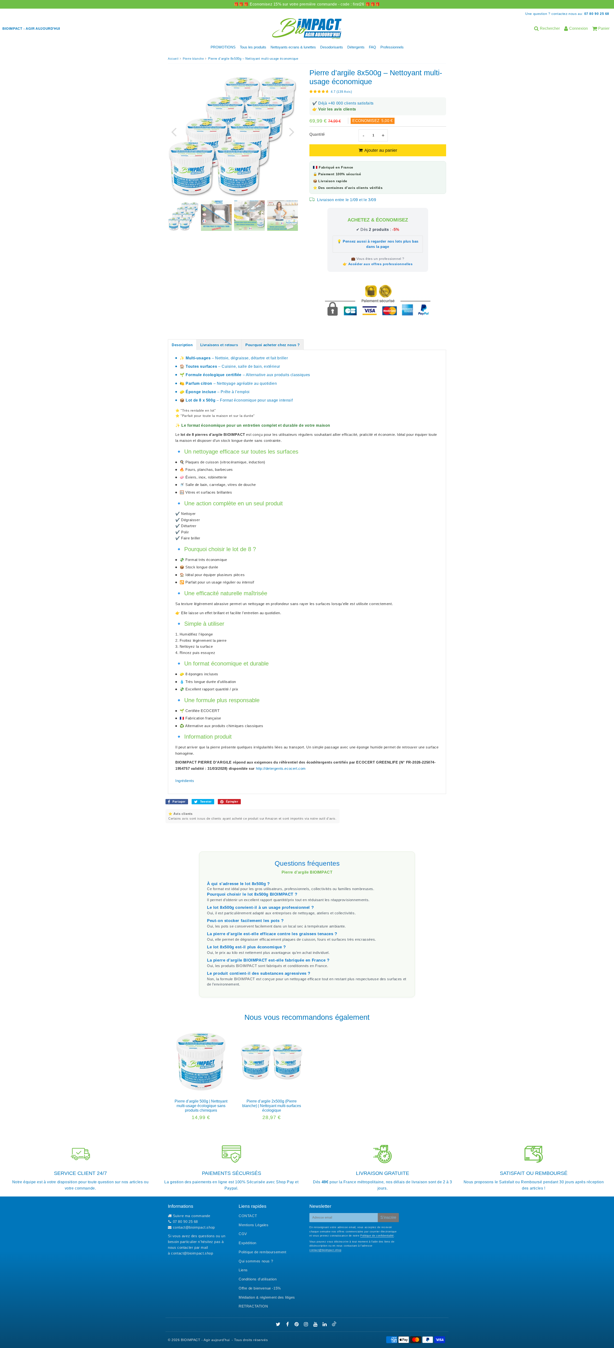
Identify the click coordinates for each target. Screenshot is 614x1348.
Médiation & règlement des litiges (267, 1297)
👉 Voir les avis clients (334, 109)
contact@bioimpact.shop (194, 1227)
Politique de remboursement (262, 1252)
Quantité (317, 134)
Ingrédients (184, 781)
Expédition (247, 1243)
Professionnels (392, 47)
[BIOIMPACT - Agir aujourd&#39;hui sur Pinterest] (297, 1325)
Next (291, 131)
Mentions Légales (254, 1225)
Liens (243, 1270)
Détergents (356, 47)
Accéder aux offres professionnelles (380, 264)
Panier (603, 28)
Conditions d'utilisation (258, 1279)
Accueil (173, 58)
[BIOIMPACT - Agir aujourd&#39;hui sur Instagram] (306, 1325)
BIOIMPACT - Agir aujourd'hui (205, 1340)
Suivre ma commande (191, 1216)
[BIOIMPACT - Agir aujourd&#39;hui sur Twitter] (279, 1325)
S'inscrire (388, 1217)
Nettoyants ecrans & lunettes (293, 47)
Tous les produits (253, 47)
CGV (243, 1234)
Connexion (578, 28)
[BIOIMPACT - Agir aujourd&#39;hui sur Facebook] (288, 1325)
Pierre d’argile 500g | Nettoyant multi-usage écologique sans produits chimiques (201, 1105)
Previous (173, 131)
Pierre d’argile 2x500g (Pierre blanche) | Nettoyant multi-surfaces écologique (271, 1105)
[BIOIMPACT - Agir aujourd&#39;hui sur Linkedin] (325, 1325)
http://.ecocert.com (281, 768)
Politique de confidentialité (377, 1235)
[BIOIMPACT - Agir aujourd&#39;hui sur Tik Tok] (334, 1325)
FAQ (372, 47)
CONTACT (248, 1216)
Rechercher (550, 28)
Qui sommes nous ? (256, 1261)
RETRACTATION (253, 1306)
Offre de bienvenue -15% (260, 1288)
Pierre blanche (193, 58)
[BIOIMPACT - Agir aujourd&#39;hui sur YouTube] (316, 1325)
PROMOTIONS (223, 47)
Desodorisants (331, 47)
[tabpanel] (183, 215)
